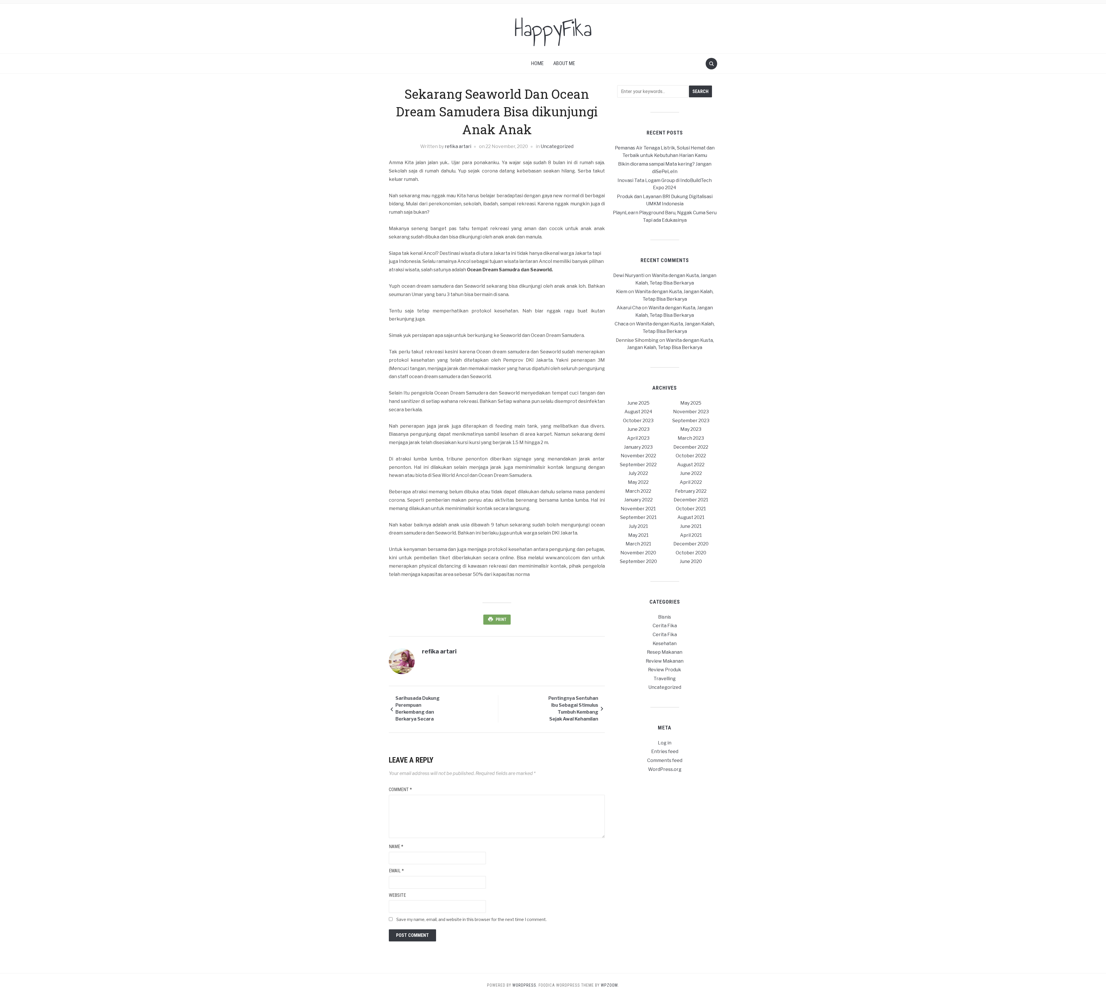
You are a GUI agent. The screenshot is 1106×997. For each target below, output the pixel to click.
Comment (400, 789)
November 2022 (638, 455)
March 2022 (638, 491)
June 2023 (638, 429)
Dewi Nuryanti (628, 275)
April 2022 (691, 482)
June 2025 (638, 403)
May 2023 (690, 429)
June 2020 (691, 561)
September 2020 (638, 561)
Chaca (621, 324)
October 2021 (691, 508)
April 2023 (638, 438)
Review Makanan (664, 661)
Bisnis (664, 617)
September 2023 (690, 420)
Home (537, 63)
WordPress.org (664, 769)
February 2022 (691, 491)
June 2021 (691, 526)
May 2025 (690, 403)
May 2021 (638, 535)
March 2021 (638, 544)
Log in (664, 743)
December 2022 (690, 447)
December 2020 (691, 544)
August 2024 (638, 411)
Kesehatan (665, 643)
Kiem (621, 291)
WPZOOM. (610, 985)
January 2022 (638, 500)
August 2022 (690, 464)
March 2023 (691, 438)
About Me (564, 63)
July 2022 (638, 473)
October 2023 (638, 420)
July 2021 (638, 526)
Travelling (665, 678)
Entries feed (664, 751)
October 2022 (691, 455)
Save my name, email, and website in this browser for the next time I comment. (471, 919)
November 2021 (638, 508)
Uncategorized (557, 146)
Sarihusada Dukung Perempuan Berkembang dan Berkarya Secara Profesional (417, 709)
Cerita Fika (665, 625)
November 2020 (638, 553)
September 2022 (638, 464)
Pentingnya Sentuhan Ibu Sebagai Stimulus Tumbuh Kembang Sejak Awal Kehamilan (573, 708)
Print (501, 619)
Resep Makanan (664, 652)
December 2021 (691, 500)
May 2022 (638, 482)
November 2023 (691, 411)
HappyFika (553, 28)
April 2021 (691, 535)
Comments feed (664, 760)
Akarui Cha (629, 307)
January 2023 (638, 447)
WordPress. (524, 985)
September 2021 (638, 517)
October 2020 (691, 553)
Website (397, 895)
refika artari (458, 146)
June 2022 (691, 473)
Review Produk (664, 669)
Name (396, 846)
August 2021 (690, 517)
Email (396, 870)
